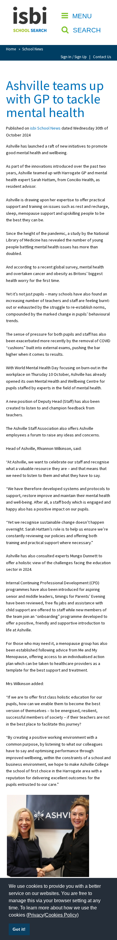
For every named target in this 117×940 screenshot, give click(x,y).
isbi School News (45, 128)
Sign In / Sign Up (74, 56)
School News (32, 48)
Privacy (36, 915)
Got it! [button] (19, 929)
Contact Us (102, 56)
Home (11, 48)
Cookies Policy (61, 915)
